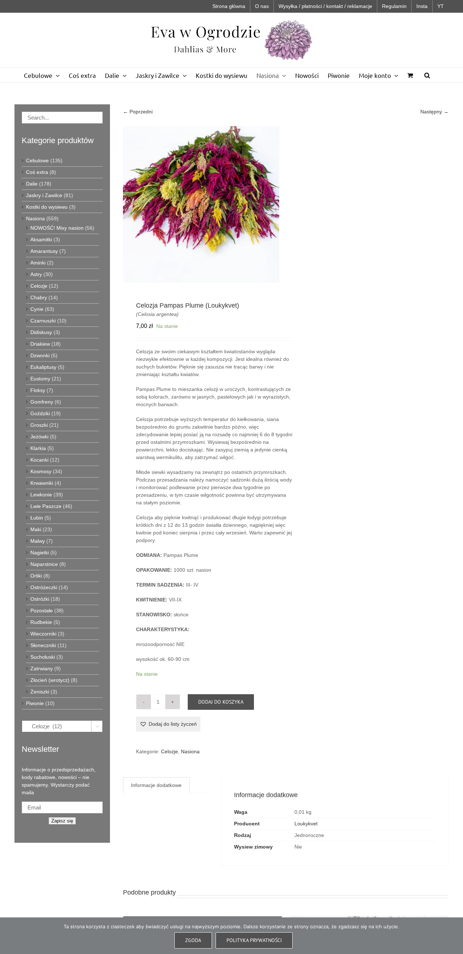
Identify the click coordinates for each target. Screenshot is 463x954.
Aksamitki (41, 239)
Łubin (36, 518)
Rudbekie (41, 622)
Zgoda (193, 940)
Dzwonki (40, 355)
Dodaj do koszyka (220, 702)
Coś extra (37, 172)
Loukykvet (306, 823)
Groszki (39, 425)
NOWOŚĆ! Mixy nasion (57, 228)
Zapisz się (62, 821)
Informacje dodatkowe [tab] (156, 785)
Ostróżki (39, 599)
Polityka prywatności (254, 940)
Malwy (37, 541)
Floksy (37, 390)
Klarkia (38, 448)
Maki (35, 529)
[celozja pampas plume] (201, 204)
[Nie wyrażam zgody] (454, 936)
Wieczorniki (43, 634)
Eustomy (40, 379)
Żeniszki (39, 692)
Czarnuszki (43, 321)
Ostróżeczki (43, 587)
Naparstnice (44, 564)
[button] (427, 75)
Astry (36, 274)
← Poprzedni (138, 111)
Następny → (434, 111)
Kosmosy (40, 471)
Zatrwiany (41, 668)
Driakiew (40, 344)
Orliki (36, 576)
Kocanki (39, 460)
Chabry (38, 297)
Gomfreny (41, 402)
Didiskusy (41, 332)
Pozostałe (41, 610)
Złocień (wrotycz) (49, 680)
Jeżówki (39, 436)
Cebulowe (37, 160)
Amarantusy (44, 251)
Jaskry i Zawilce (44, 195)
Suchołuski (42, 657)
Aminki (38, 263)
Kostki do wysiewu (47, 207)
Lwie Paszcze (45, 506)
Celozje (169, 751)
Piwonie (35, 703)
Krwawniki (41, 483)
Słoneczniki (43, 645)
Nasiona (190, 751)
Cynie (36, 309)
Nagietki (39, 552)
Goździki (40, 413)
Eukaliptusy (43, 367)
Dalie (32, 184)
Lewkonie (41, 494)
